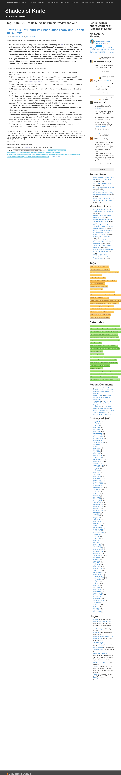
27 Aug (107, 61)
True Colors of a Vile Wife (36, 2)
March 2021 (97, 544)
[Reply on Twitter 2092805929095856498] (95, 71)
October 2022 (97, 508)
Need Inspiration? (52, 2)
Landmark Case (48, 154)
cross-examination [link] (35, 82)
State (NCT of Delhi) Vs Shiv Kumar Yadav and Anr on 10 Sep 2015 (45, 31)
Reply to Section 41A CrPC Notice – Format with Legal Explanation (103, 403)
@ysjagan (98, 108)
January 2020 (97, 570)
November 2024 (98, 461)
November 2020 (98, 551)
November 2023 (98, 484)
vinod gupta (97, 401)
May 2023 (96, 495)
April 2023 (96, 497)
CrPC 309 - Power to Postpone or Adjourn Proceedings (46, 152)
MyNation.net (97, 638)
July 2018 (96, 604)
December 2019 (98, 572)
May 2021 (96, 540)
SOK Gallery (75, 2)
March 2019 (97, 589)
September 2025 (98, 442)
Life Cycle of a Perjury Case (102, 236)
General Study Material (97, 354)
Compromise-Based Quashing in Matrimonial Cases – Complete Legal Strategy (103, 408)
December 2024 (98, 459)
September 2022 (98, 510)
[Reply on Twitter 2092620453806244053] (95, 129)
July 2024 (96, 469)
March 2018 (97, 612)
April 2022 (96, 519)
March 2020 (97, 566)
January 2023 (97, 502)
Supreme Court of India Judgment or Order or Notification (27, 150)
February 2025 (97, 455)
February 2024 (97, 478)
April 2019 (96, 587)
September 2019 (98, 578)
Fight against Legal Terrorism (102, 621)
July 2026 (96, 423)
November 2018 (98, 597)
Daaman (96, 619)
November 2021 (98, 529)
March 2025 (97, 454)
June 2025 (96, 448)
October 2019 (97, 576)
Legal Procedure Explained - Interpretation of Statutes (66, 154)
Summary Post (95, 306)
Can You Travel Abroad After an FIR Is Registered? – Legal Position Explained (103, 232)
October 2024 (97, 463)
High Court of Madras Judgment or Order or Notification (104, 345)
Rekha (96, 102)
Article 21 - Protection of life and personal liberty (102, 291)
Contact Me (109, 2)
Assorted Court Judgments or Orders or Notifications (103, 359)
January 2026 (97, 435)
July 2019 (96, 581)
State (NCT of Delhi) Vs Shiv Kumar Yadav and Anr (36, 156)
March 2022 (97, 521)
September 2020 (98, 555)
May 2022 (96, 518)
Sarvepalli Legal (98, 642)
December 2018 (98, 595)
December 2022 (98, 504)
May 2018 (96, 608)
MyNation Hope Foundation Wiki (103, 636)
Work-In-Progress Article (97, 283)
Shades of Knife (13, 2)
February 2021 (97, 546)
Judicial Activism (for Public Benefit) (100, 365)
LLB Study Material (96, 351)
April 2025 (96, 452)
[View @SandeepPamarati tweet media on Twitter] (111, 67)
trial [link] (61, 45)
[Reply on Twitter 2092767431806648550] (95, 163)
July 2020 (96, 559)
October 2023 (97, 486)
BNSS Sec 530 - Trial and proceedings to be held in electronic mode (101, 256)
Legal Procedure (96, 342)
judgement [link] (27, 147)
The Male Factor (98, 649)
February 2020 (97, 568)
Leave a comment (55, 156)
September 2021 (98, 533)
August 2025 (97, 444)
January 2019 (97, 593)
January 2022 (97, 525)
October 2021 (97, 531)
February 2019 (97, 591)
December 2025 (98, 437)
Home (24, 2)
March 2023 (97, 499)
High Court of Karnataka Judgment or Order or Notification (105, 340)
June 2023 (96, 493)
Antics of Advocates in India (102, 183)
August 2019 (97, 580)
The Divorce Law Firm (100, 412)
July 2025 (96, 446)
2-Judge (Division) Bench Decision (56, 150)
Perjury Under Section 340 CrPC (99, 297)
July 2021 (96, 536)
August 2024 (97, 467)
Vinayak (95, 666)
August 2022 (97, 512)
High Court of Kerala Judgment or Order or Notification (104, 362)
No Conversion (99, 61)
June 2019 (96, 583)
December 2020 (98, 550)
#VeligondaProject (100, 126)
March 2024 (97, 476)
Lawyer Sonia (97, 395)
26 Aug (101, 102)
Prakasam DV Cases (96, 368)
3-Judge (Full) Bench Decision (99, 286)
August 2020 (97, 557)
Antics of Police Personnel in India (103, 187)
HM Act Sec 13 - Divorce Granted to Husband (102, 311)
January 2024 (97, 480)
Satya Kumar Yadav (100, 81)
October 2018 (97, 598)
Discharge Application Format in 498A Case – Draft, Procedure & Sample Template (103, 226)
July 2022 (96, 514)
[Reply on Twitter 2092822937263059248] (95, 93)
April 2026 (96, 429)
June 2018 (96, 606)
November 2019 (98, 574)
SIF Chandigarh (98, 647)
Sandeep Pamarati (96, 289)
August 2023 (97, 489)
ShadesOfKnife (31, 37)
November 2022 (98, 506)
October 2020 (97, 553)
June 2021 (96, 538)
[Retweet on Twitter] (99, 57)
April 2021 (96, 542)
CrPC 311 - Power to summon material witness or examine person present (24, 154)
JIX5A (96, 138)
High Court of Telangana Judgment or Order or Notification (105, 379)
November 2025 (98, 438)
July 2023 (96, 491)
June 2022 (96, 516)
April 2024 (96, 474)
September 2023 (98, 487)
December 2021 (98, 527)
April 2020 (96, 565)
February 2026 (97, 433)
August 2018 (97, 602)
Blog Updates (65, 2)
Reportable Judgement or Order (14, 156)
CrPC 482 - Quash (108, 306)
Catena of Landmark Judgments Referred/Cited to (19, 152)
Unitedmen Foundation (100, 653)
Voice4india (96, 674)
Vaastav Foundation (99, 663)
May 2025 (96, 450)
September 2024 (98, 465)
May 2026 (96, 427)
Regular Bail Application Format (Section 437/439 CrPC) (102, 397)
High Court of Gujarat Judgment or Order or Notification (104, 376)
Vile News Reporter (88, 2)
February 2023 (97, 501)
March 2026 (97, 431)
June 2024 (96, 470)
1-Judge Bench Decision (98, 277)
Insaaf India (97, 632)
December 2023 (98, 482)
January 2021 (97, 548)
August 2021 (97, 534)
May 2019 (96, 585)
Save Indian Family (99, 644)
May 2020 (96, 563)
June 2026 (96, 425)
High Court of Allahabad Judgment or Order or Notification (105, 348)
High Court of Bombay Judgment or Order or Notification (104, 337)
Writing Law (97, 678)
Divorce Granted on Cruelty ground (100, 317)
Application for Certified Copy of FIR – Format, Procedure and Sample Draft (103, 241)
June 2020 (96, 561)
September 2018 (98, 600)
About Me (100, 2)
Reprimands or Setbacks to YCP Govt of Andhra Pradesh (104, 303)
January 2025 (97, 457)
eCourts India (97, 406)
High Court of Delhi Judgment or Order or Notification (104, 334)
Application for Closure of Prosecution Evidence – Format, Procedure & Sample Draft (103, 192)
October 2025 (97, 440)
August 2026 (97, 422)
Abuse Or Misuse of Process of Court (100, 314)
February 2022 (97, 523)
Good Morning (97, 629)
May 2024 (96, 472)
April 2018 (96, 610)
